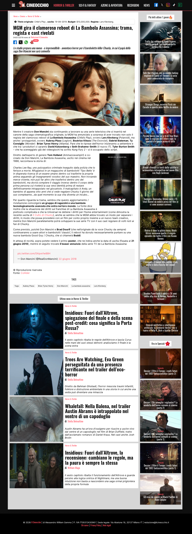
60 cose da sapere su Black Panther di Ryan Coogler (161, 498)
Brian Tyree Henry (45, 286)
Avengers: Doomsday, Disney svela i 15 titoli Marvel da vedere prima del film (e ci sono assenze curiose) (160, 201)
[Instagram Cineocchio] (167, 5)
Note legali (107, 525)
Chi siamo (84, 525)
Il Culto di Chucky (43, 215)
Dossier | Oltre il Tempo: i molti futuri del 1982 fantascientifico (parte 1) (160, 467)
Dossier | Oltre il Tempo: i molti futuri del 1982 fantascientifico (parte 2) (160, 372)
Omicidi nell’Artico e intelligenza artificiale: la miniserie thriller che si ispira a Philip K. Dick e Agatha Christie (160, 327)
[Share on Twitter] (20, 43)
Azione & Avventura (111, 5)
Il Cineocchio (36, 522)
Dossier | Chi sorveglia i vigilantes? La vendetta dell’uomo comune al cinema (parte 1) (160, 436)
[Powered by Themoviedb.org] (179, 5)
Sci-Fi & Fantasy (87, 5)
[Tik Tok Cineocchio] (173, 5)
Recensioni (133, 5)
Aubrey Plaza (28, 286)
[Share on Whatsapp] (26, 43)
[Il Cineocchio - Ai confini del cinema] (33, 5)
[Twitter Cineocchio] (161, 5)
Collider (25, 272)
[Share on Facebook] (15, 43)
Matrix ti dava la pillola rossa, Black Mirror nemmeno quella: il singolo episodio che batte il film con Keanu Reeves (161, 234)
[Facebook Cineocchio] (155, 5)
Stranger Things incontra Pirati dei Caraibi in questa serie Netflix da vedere (160, 106)
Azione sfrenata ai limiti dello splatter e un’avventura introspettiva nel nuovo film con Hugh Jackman (160, 170)
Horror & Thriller (64, 5)
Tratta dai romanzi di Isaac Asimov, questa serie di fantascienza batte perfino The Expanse (160, 44)
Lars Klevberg (100, 286)
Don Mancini (62, 286)
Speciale (161, 368)
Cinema (22, 16)
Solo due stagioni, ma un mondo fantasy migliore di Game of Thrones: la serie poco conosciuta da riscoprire (160, 75)
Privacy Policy (95, 525)
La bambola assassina (81, 286)
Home (16, 16)
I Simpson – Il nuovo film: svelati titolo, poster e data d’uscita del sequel (160, 263)
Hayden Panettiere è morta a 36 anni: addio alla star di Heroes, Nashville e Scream (160, 296)
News (147, 5)
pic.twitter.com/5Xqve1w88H (34, 253)
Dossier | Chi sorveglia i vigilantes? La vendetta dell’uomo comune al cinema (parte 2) (160, 405)
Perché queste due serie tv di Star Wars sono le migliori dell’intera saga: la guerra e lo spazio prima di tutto (160, 138)
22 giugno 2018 (67, 258)
